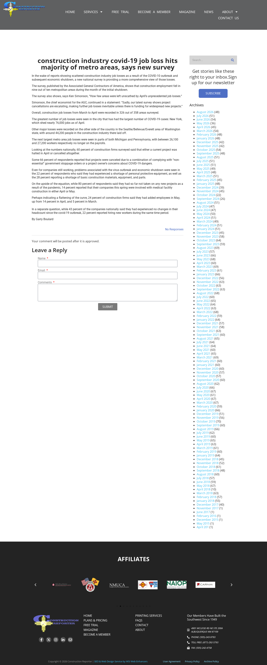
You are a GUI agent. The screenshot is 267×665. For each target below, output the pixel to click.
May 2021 (203, 350)
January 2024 (205, 229)
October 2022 (206, 285)
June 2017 (203, 512)
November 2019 (208, 418)
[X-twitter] (48, 639)
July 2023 (203, 252)
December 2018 (207, 459)
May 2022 (203, 304)
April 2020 (203, 399)
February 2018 (206, 497)
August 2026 (205, 112)
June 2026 (203, 119)
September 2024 (208, 199)
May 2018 (203, 486)
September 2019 (208, 425)
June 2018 (203, 482)
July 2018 (203, 478)
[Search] (232, 60)
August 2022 (205, 293)
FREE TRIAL (120, 12)
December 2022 (207, 278)
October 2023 (206, 240)
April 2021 (203, 354)
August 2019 (205, 429)
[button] (35, 585)
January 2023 (205, 274)
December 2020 (207, 369)
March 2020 (205, 403)
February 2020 (206, 406)
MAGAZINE (187, 12)
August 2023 (205, 248)
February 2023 (206, 270)
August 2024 (205, 203)
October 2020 (206, 376)
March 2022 (205, 312)
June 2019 (203, 436)
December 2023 (207, 233)
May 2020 (203, 395)
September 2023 (208, 244)
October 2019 (206, 421)
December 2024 (207, 187)
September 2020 (208, 380)
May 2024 (203, 214)
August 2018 (205, 474)
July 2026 (203, 116)
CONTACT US (228, 18)
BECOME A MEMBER (154, 12)
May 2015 (203, 523)
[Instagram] (55, 639)
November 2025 (208, 146)
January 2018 (205, 501)
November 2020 (208, 372)
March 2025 (205, 176)
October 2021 (206, 331)
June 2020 (203, 391)
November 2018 (208, 463)
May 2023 (203, 259)
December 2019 (207, 414)
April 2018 (203, 489)
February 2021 (206, 361)
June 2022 (203, 301)
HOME (70, 12)
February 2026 (206, 134)
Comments (45, 282)
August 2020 (205, 384)
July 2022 (203, 297)
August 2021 (205, 338)
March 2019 (205, 448)
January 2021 (205, 365)
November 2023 (208, 236)
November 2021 (208, 327)
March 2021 (205, 357)
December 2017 (207, 505)
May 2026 (203, 123)
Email (42, 270)
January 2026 (205, 138)
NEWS (208, 12)
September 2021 (208, 335)
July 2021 (203, 342)
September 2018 (208, 470)
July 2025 (203, 161)
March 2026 (205, 131)
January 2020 (205, 410)
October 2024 (206, 195)
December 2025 (207, 142)
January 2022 (205, 320)
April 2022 (203, 308)
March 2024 (205, 221)
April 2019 (203, 444)
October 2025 (206, 150)
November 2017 (208, 508)
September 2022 (208, 289)
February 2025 (206, 180)
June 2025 (203, 165)
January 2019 (205, 455)
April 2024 (203, 218)
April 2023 (203, 263)
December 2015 (207, 520)
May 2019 (203, 440)
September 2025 (208, 153)
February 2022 (206, 316)
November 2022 (208, 282)
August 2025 (205, 157)
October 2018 (206, 467)
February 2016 (206, 516)
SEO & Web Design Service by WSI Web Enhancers (120, 661)
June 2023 (203, 255)
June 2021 (203, 346)
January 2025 (205, 184)
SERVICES (91, 12)
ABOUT (227, 12)
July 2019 (203, 433)
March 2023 (205, 267)
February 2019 (206, 452)
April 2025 (203, 172)
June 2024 (203, 210)
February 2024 (206, 225)
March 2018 (205, 493)
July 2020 (203, 387)
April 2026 (203, 127)
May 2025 (203, 169)
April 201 (203, 527)
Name (42, 258)
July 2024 (203, 206)
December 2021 (207, 323)
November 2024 (208, 191)
